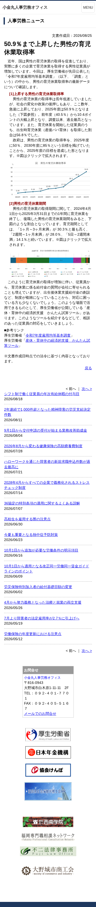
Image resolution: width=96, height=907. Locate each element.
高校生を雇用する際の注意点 (27, 519)
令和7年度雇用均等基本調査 (48, 335)
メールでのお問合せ (40, 713)
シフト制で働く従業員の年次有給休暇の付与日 (41, 394)
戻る (88, 368)
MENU (88, 7)
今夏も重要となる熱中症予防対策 (31, 535)
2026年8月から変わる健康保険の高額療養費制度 (43, 446)
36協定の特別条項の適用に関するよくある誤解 (42, 503)
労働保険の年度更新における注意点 (32, 634)
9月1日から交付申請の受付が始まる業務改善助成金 (45, 430)
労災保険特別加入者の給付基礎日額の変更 (38, 587)
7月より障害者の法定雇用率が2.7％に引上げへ (41, 618)
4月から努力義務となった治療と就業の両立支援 (42, 602)
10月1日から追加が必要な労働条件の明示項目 (41, 550)
